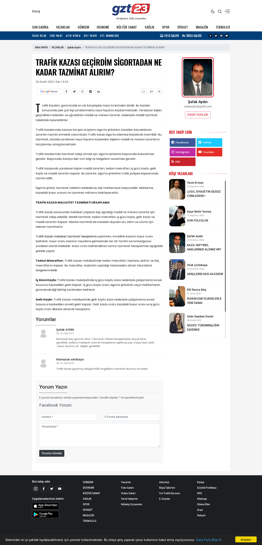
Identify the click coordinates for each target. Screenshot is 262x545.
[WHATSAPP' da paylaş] (82, 91)
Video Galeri (128, 493)
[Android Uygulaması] (54, 514)
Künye (200, 482)
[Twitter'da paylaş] (74, 91)
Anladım (246, 539)
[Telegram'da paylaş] (90, 91)
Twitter (207, 142)
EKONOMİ (103, 27)
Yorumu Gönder (52, 453)
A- (159, 91)
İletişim (201, 515)
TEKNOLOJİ (223, 27)
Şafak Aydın (74, 47)
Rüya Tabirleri (167, 487)
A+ (151, 91)
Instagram (182, 152)
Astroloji (164, 482)
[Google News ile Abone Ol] (49, 91)
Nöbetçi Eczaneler (131, 504)
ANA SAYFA (41, 47)
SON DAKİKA (40, 27)
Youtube (208, 152)
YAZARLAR (63, 27)
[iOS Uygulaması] (54, 506)
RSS (177, 162)
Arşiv (200, 509)
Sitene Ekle (203, 504)
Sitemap (202, 498)
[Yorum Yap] (143, 91)
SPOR (165, 27)
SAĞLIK (149, 27)
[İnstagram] (35, 488)
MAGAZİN (202, 27)
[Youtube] (227, 36)
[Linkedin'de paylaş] (98, 91)
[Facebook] (210, 36)
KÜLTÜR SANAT (127, 27)
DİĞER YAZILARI (197, 114)
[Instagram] (221, 36)
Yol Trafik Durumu (169, 493)
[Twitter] (216, 36)
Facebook (182, 142)
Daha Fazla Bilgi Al (208, 539)
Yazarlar (126, 482)
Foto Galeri (127, 487)
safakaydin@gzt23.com (198, 106)
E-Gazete (164, 498)
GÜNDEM (83, 27)
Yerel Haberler (129, 498)
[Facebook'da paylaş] (66, 91)
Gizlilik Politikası (207, 487)
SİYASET (182, 27)
